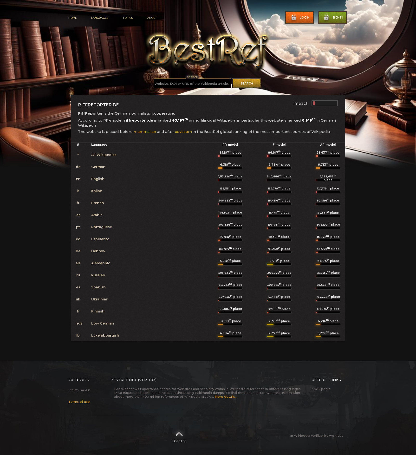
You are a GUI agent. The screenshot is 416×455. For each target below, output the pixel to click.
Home (72, 18)
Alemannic (100, 263)
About (152, 18)
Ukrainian (99, 299)
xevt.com (183, 131)
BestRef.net (123, 379)
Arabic (97, 215)
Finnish (97, 311)
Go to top (179, 441)
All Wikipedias (104, 155)
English (97, 179)
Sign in (337, 17)
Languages (99, 18)
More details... (226, 396)
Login (304, 17)
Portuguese (101, 227)
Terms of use (79, 401)
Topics (128, 18)
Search (247, 83)
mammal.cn (145, 131)
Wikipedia (322, 389)
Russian (98, 275)
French (97, 203)
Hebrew (98, 251)
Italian (96, 191)
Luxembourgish (105, 335)
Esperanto (100, 239)
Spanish (98, 287)
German (98, 167)
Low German (102, 323)
